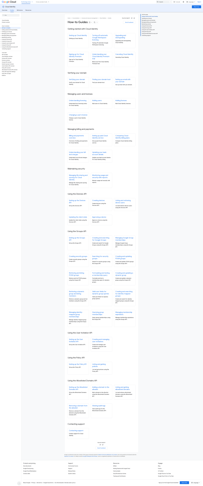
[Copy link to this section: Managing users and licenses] (94, 94)
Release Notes (71, 471)
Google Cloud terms (48, 482)
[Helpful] (132, 18)
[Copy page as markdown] (94, 22)
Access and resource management (90, 18)
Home (69, 18)
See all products (27, 466)
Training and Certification (119, 476)
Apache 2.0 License (68, 456)
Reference (20, 10)
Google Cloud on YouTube (164, 473)
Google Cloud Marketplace (29, 471)
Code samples (116, 471)
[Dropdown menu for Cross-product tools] (49, 2)
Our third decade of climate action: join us (65, 482)
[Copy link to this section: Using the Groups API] (87, 231)
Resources (28, 10)
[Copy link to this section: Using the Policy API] (86, 358)
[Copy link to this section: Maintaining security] (86, 169)
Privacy (33, 482)
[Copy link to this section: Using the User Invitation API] (93, 333)
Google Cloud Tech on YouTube (166, 476)
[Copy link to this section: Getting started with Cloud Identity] (99, 29)
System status (71, 473)
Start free (196, 7)
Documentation (76, 18)
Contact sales (26, 473)
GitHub (114, 466)
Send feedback (129, 22)
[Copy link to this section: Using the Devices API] (88, 194)
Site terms (39, 482)
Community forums (73, 466)
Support (70, 468)
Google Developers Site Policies (90, 456)
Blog (159, 466)
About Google (26, 482)
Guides (12, 10)
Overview (4, 10)
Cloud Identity (10, 7)
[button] (10, 30)
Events (159, 468)
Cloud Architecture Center (119, 473)
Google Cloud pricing (28, 468)
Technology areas (26, 2)
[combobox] (164, 1)
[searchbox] (10, 15)
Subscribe (184, 482)
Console (178, 2)
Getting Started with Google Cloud (121, 468)
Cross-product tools (41, 2)
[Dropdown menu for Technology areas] (32, 2)
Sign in (199, 2)
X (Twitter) (160, 471)
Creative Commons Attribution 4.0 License (107, 454)
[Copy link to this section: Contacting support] (86, 424)
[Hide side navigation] (19, 483)
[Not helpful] (134, 18)
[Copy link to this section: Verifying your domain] (88, 73)
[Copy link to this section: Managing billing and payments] (95, 129)
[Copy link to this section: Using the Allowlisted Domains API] (98, 381)
